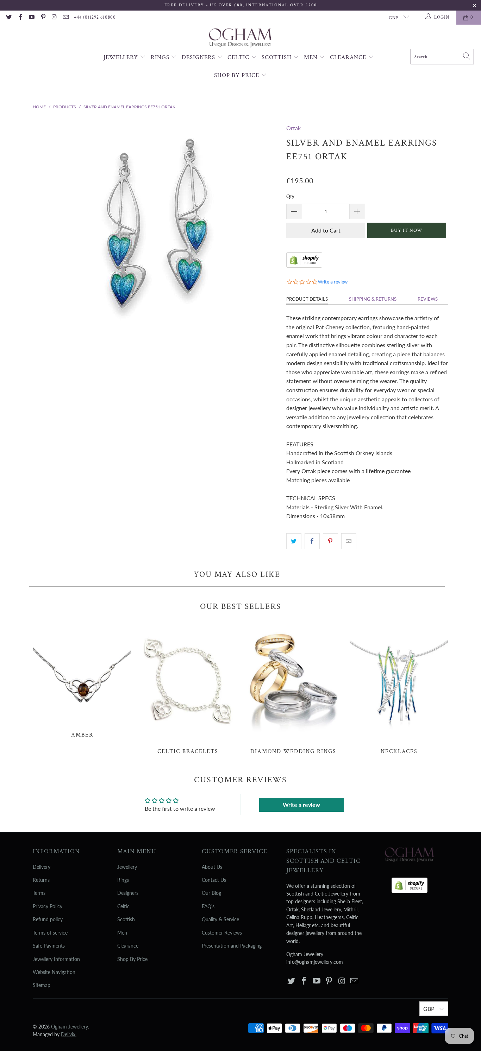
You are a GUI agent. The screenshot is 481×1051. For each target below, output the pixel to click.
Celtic (239, 57)
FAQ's (208, 906)
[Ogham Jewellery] (240, 38)
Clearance (349, 57)
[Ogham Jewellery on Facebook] (20, 17)
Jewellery (122, 57)
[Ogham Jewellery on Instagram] (54, 17)
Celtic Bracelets (187, 690)
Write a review (301, 804)
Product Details (307, 299)
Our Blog (211, 893)
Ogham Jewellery (69, 1027)
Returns (41, 880)
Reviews (428, 299)
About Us (212, 867)
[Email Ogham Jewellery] (65, 17)
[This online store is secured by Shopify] (304, 265)
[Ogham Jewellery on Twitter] (8, 17)
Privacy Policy (47, 906)
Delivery (41, 867)
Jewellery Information (56, 959)
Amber (82, 682)
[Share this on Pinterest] (330, 541)
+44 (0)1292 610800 (95, 17)
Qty (290, 196)
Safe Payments (49, 946)
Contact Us (214, 880)
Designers (199, 57)
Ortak (293, 128)
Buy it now (407, 230)
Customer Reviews (222, 933)
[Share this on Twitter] (293, 541)
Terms (39, 893)
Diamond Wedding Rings (293, 690)
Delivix (68, 1034)
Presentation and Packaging (232, 946)
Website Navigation (54, 972)
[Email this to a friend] (348, 541)
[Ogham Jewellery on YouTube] (31, 17)
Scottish (277, 57)
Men (311, 57)
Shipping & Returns (372, 299)
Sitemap (41, 985)
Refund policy (48, 919)
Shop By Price (237, 75)
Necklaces (399, 690)
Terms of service (50, 933)
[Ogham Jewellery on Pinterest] (42, 17)
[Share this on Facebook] (312, 541)
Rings (161, 57)
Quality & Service (220, 919)
